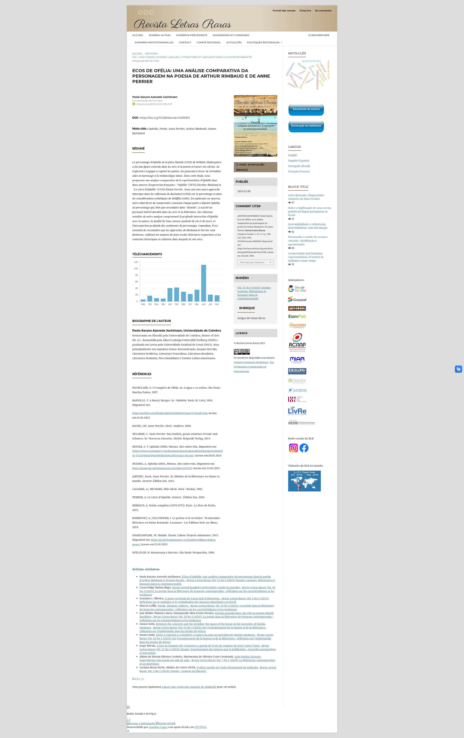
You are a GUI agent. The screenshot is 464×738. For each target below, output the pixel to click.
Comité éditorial (209, 42)
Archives (151, 53)
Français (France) (299, 171)
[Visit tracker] (304, 490)
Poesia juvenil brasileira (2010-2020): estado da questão (206, 587)
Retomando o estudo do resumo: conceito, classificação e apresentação (308, 240)
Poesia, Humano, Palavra (173, 605)
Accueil (137, 35)
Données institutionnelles (154, 42)
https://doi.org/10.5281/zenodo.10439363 (165, 117)
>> (142, 678)
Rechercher (320, 35)
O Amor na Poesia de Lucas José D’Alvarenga (192, 598)
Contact (185, 42)
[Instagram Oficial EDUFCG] (129, 720)
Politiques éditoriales (263, 42)
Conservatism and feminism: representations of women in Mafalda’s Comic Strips (306, 257)
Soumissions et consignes (231, 35)
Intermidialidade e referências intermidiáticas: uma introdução (308, 226)
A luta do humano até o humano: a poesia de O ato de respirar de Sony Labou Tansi (208, 645)
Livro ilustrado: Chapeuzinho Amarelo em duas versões (306, 196)
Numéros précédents (191, 35)
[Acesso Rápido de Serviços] (127, 720)
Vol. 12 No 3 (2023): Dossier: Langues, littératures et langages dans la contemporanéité (192, 57)
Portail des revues (284, 10)
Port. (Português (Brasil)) (250, 167)
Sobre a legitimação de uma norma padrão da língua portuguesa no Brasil (309, 211)
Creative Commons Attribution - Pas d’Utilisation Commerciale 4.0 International (254, 367)
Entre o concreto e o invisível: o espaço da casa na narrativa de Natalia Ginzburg (206, 634)
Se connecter (323, 10)
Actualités (234, 42)
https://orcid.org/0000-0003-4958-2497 (154, 104)
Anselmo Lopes (158, 727)
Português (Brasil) (299, 166)
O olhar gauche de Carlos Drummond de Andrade (227, 667)
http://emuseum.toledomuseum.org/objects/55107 (162, 468)
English (292, 155)
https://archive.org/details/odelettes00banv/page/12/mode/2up (170, 413)
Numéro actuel (160, 35)
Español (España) (298, 160)
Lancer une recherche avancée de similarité (189, 687)
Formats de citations (252, 262)
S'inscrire (305, 10)
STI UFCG (200, 727)
